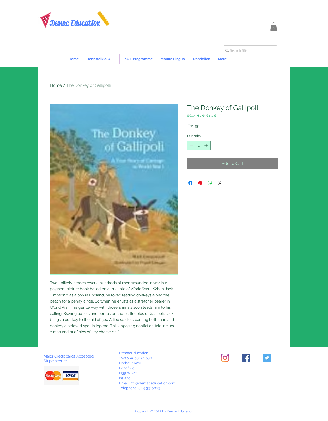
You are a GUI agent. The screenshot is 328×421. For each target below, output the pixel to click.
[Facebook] (246, 358)
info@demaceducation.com (153, 383)
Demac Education (75, 23)
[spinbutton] (198, 145)
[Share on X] (220, 183)
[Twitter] (267, 358)
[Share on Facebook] (190, 183)
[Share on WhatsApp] (210, 183)
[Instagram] (225, 358)
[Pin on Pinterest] (200, 183)
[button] (273, 26)
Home (56, 85)
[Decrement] (191, 145)
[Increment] (206, 145)
